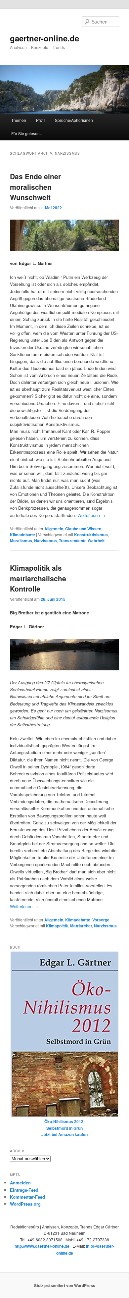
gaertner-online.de (44, 38)
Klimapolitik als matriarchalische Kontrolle (38, 578)
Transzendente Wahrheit (82, 541)
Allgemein (53, 529)
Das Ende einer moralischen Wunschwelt (35, 186)
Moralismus (21, 541)
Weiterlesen (91, 515)
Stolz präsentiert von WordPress (64, 1285)
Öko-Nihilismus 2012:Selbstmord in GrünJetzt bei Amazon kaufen (64, 1127)
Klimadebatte (22, 535)
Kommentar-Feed (27, 1197)
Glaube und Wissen (83, 529)
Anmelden (20, 1182)
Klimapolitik (57, 926)
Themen (18, 120)
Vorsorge (100, 920)
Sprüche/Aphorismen (74, 120)
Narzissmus (45, 541)
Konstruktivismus (91, 535)
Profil (40, 120)
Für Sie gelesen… (27, 133)
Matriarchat (81, 926)
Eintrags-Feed (24, 1190)
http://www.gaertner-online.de (42, 1246)
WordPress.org (25, 1204)
